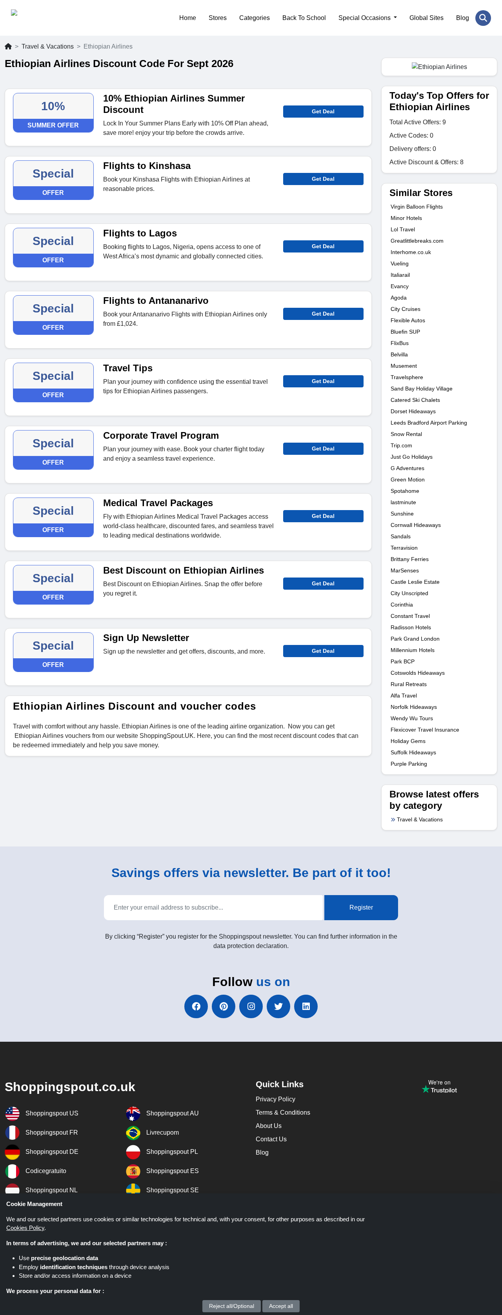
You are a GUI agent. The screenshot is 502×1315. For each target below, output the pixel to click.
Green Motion (408, 479)
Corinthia (402, 604)
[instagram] (251, 1006)
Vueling (400, 263)
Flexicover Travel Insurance (425, 730)
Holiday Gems (408, 741)
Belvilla (399, 354)
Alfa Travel (404, 695)
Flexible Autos (408, 320)
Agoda (399, 297)
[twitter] (278, 1006)
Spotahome (405, 491)
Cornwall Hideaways (416, 525)
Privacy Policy (275, 1099)
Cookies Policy (25, 1227)
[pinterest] (223, 1006)
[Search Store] (483, 18)
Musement (404, 366)
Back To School (304, 18)
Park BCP (403, 661)
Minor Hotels (406, 218)
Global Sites (426, 18)
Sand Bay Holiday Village (422, 388)
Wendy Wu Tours (412, 718)
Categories (254, 18)
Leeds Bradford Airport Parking (429, 423)
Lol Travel (403, 229)
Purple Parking (409, 764)
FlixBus (400, 343)
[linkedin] (306, 1006)
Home (187, 18)
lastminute (403, 502)
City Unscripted (409, 593)
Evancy (400, 286)
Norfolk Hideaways (414, 707)
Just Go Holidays (412, 457)
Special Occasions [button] (365, 18)
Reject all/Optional (231, 1306)
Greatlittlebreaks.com (417, 241)
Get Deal (323, 111)
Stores (218, 18)
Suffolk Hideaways (413, 752)
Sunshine (402, 513)
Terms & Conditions (283, 1112)
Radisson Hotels (411, 627)
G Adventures (407, 468)
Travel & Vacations (48, 46)
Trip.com (401, 445)
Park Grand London (415, 639)
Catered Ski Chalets (415, 400)
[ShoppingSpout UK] (49, 17)
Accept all (281, 1306)
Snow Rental (406, 434)
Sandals (401, 536)
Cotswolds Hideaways (418, 673)
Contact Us (271, 1139)
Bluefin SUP (405, 332)
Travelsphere (407, 377)
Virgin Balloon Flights (417, 206)
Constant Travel (410, 616)
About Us (269, 1125)
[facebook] (196, 1006)
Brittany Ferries (410, 559)
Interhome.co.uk (411, 252)
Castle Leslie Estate (415, 582)
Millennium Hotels (413, 650)
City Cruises (405, 309)
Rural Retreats (409, 684)
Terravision (404, 548)
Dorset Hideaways (413, 411)
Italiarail (400, 275)
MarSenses (405, 570)
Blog (462, 18)
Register (361, 907)
